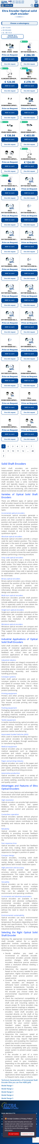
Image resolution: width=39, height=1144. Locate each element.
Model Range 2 (7, 1089)
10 (13, 451)
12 (23, 451)
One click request (9, 64)
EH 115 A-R (6, 28)
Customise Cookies (27, 1134)
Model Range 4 (7, 1095)
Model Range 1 (7, 1085)
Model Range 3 (7, 1092)
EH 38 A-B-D (7, 30)
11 (18, 451)
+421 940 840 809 (18, 3)
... (28, 451)
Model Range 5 (7, 1098)
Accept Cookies (14, 1134)
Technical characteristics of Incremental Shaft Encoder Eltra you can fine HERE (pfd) (19, 1081)
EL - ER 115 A (7, 33)
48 (33, 451)
